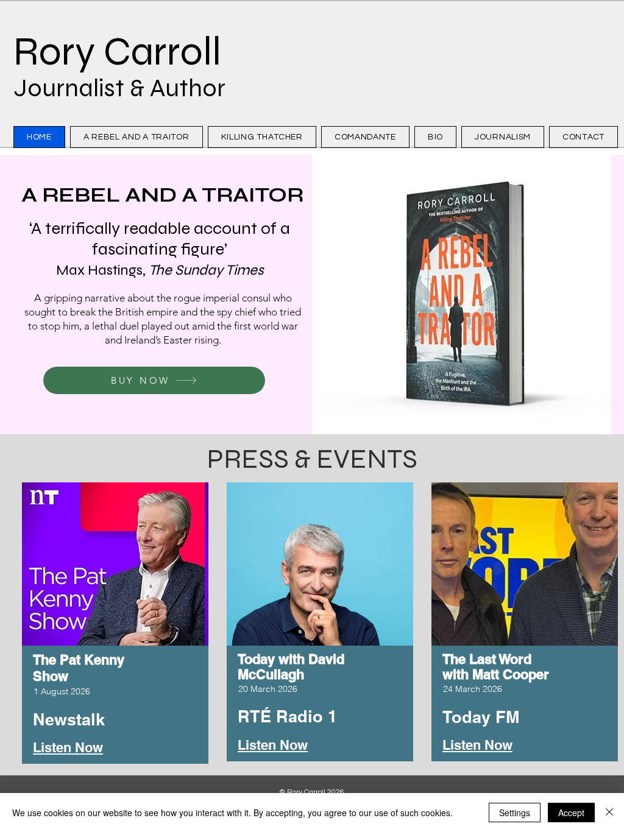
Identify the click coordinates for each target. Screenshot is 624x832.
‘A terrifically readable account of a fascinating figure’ (159, 248)
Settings (514, 812)
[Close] (609, 812)
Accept (571, 812)
